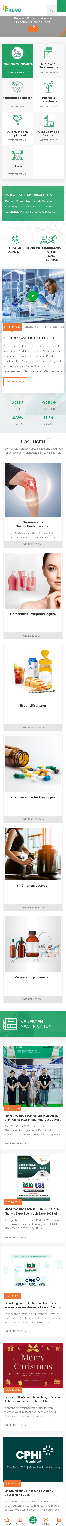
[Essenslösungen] (33, 683)
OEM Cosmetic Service (48, 144)
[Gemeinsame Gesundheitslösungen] (33, 500)
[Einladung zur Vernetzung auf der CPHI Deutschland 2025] (33, 1470)
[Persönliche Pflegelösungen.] (33, 591)
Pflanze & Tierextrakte (49, 110)
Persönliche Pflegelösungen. (33, 625)
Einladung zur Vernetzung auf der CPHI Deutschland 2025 (31, 1503)
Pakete (17, 176)
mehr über (14, 392)
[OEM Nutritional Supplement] (17, 132)
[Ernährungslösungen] (33, 865)
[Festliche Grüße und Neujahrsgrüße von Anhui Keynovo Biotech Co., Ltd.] (33, 1376)
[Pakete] (17, 165)
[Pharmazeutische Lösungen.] (33, 775)
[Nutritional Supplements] (49, 64)
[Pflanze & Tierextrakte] (49, 98)
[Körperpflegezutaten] (17, 98)
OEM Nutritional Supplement (17, 144)
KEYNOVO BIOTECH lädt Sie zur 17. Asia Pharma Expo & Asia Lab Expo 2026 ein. (31, 1222)
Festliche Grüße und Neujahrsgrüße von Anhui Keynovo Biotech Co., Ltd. (32, 1410)
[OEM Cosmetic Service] (49, 132)
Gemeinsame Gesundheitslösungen (33, 535)
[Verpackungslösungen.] (33, 955)
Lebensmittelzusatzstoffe (17, 74)
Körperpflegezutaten (17, 108)
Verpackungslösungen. (33, 988)
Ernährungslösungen (33, 896)
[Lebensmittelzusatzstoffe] (17, 64)
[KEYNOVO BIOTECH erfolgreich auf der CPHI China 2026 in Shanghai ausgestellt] (33, 1087)
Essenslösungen (33, 716)
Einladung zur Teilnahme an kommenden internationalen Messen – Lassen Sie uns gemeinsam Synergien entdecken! (32, 1316)
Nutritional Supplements (48, 76)
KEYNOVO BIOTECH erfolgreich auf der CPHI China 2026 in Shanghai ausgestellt (32, 1128)
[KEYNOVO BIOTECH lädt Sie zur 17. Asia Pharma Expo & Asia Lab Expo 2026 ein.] (33, 1189)
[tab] (12, 338)
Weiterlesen (16, 83)
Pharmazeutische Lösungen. (33, 808)
